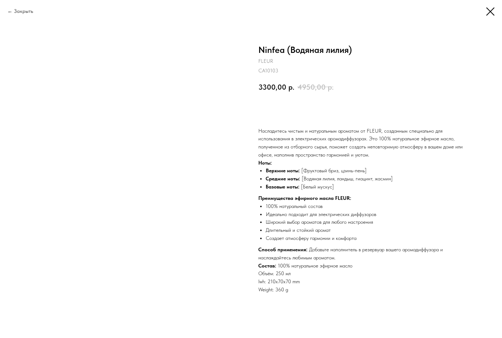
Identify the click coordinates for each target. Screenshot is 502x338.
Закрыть (23, 11)
